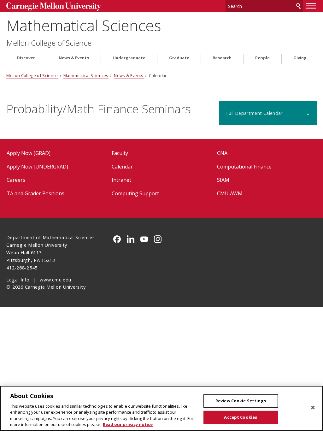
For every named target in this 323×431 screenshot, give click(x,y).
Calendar (122, 166)
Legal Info (17, 280)
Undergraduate (129, 58)
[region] (161, 408)
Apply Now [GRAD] (28, 153)
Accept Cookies (240, 417)
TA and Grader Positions (35, 193)
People (262, 58)
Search (298, 6)
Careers (16, 179)
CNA (222, 153)
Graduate (179, 58)
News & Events (74, 58)
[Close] (313, 408)
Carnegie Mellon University (53, 7)
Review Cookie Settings (240, 401)
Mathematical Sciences (83, 25)
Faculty (120, 153)
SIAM (223, 179)
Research (222, 58)
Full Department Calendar (254, 113)
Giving (300, 58)
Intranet (121, 179)
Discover (26, 58)
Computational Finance (244, 166)
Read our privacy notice (128, 424)
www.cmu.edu (55, 280)
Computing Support (135, 193)
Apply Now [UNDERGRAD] (37, 166)
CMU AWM (230, 193)
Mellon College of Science (48, 43)
